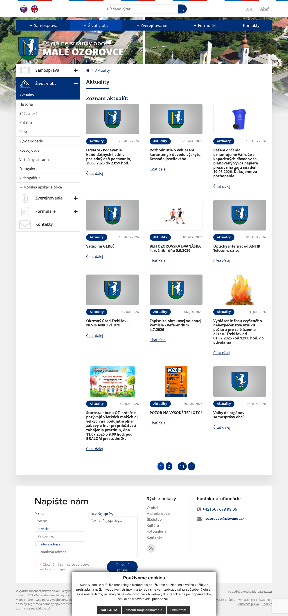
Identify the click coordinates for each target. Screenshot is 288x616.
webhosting (59, 600)
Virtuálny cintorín (34, 159)
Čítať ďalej (94, 173)
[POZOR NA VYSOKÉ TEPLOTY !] (176, 381)
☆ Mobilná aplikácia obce (40, 187)
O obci (152, 508)
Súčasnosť (28, 113)
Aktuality (26, 95)
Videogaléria (29, 177)
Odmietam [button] (178, 610)
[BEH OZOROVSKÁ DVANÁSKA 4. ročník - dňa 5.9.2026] (176, 215)
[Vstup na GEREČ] (112, 215)
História (26, 104)
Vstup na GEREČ (100, 246)
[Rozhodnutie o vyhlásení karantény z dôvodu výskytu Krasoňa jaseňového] (176, 119)
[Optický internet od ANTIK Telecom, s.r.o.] (239, 215)
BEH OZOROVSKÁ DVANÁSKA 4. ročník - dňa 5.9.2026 (175, 248)
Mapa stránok (25, 600)
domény (21, 604)
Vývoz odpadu (31, 141)
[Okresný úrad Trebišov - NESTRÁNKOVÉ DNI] (112, 290)
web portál (43, 600)
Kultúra (25, 122)
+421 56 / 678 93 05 (219, 510)
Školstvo (154, 520)
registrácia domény (41, 604)
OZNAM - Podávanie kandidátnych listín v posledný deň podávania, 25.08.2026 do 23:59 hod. (108, 157)
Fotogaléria (28, 168)
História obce (158, 514)
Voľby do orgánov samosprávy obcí (228, 414)
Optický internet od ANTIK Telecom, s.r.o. (236, 248)
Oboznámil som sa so (67, 566)
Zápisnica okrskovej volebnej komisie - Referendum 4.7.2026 (175, 325)
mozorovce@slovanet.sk (223, 519)
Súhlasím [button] (109, 610)
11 (182, 466)
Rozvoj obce (29, 150)
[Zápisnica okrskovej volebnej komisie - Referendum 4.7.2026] (176, 290)
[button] (43, 25)
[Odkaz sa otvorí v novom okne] (151, 548)
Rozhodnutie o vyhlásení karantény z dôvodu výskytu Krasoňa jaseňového (175, 154)
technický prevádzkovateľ (33, 608)
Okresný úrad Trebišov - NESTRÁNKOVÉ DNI (107, 323)
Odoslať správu (122, 567)
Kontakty (251, 25)
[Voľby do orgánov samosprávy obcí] (239, 381)
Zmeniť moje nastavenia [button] (143, 610)
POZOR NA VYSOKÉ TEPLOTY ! (176, 412)
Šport (24, 131)
